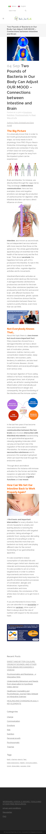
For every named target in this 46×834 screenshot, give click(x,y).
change (14, 759)
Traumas (10, 747)
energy (20, 759)
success (23, 766)
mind (9, 766)
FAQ (4, 816)
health (22, 763)
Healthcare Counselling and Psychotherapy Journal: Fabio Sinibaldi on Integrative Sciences (22, 694)
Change (10, 717)
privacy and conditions (12, 808)
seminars (19, 607)
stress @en (16, 766)
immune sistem (31, 763)
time (28, 766)
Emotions (27, 112)
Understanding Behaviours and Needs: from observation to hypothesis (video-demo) (22, 684)
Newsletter (7, 812)
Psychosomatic (22, 115)
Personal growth (13, 738)
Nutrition (11, 115)
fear (25, 759)
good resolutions (13, 763)
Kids (8, 730)
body (8, 759)
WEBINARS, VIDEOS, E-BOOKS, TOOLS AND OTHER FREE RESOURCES (22, 803)
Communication (13, 721)
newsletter (31, 604)
